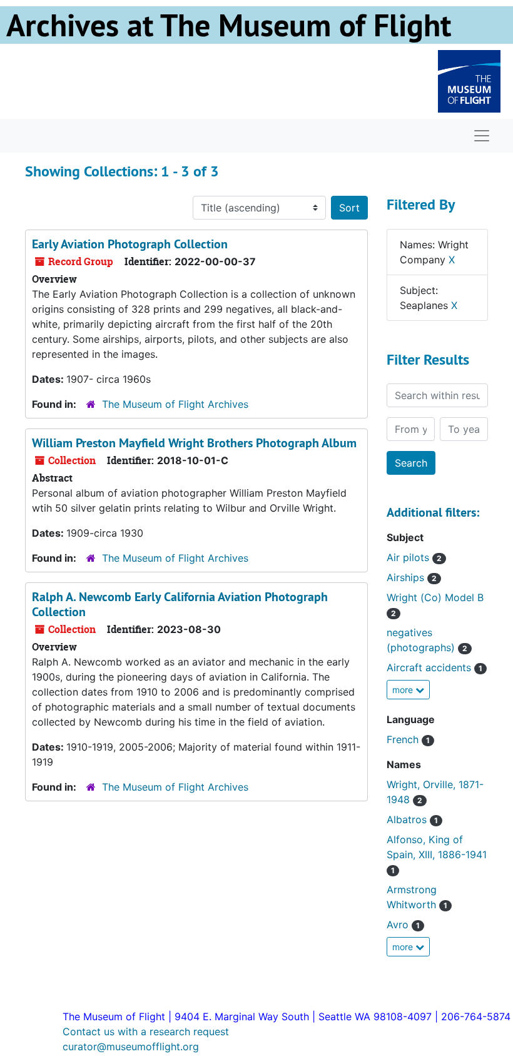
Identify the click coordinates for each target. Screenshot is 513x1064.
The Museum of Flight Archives (175, 404)
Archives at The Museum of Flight (228, 25)
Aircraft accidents (434, 667)
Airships (412, 577)
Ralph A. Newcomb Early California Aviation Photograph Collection (180, 604)
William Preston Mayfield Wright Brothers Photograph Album (194, 443)
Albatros (412, 819)
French (408, 739)
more (403, 689)
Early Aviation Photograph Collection (130, 244)
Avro (403, 924)
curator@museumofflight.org (131, 1046)
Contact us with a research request (146, 1031)
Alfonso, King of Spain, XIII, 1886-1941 (437, 854)
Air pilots (414, 557)
